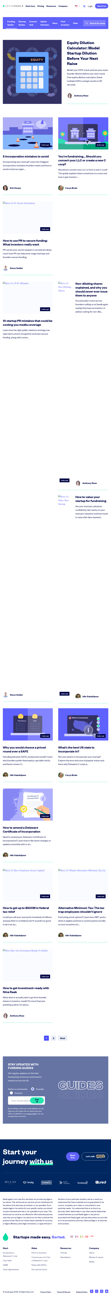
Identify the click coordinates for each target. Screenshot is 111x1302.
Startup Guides (22, 23)
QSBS (5, 1264)
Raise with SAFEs (39, 1264)
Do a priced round (39, 1269)
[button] (79, 6)
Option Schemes (44, 23)
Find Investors (65, 23)
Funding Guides (11, 23)
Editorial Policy (82, 1291)
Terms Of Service (63, 1291)
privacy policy (32, 1113)
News (55, 23)
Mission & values (96, 1257)
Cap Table (7, 1260)
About (91, 1252)
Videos (76, 23)
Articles (63, 1252)
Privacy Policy (45, 1291)
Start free (72, 1156)
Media (91, 1261)
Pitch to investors (39, 1252)
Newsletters (65, 1257)
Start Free (101, 5)
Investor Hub (33, 23)
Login (90, 6)
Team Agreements (11, 1269)
